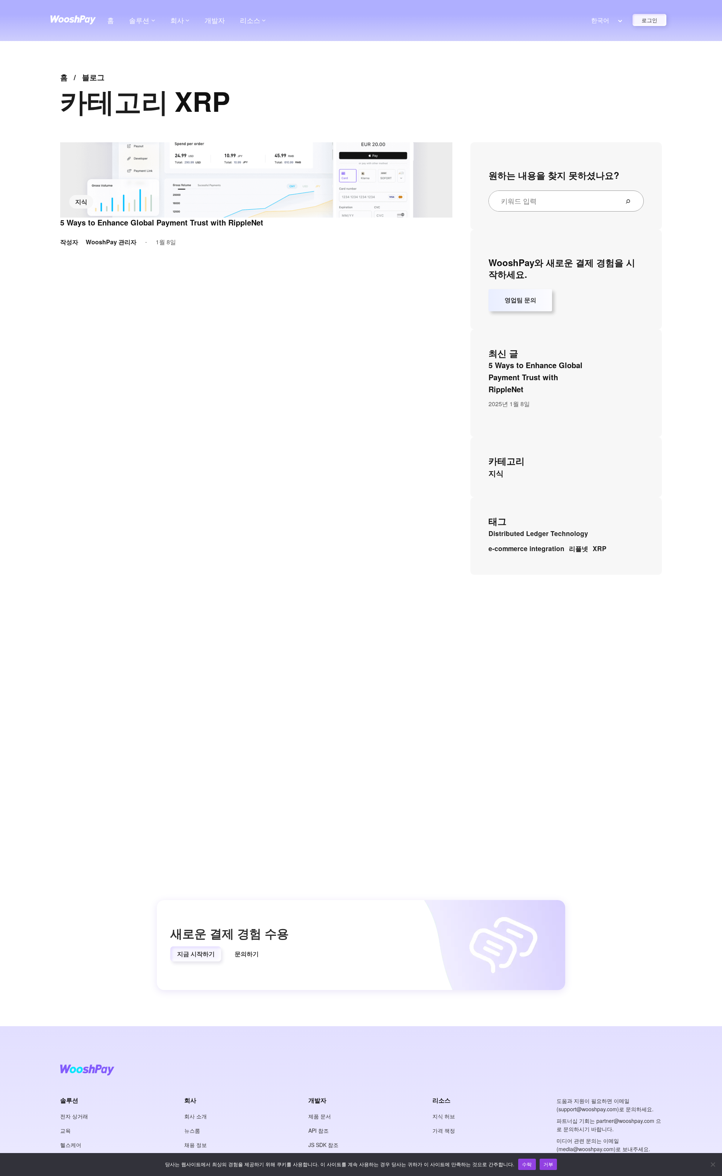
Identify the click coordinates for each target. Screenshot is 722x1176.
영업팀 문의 (520, 300)
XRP (600, 548)
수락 (527, 1164)
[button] (195, 953)
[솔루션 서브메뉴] (153, 20)
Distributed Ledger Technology (538, 533)
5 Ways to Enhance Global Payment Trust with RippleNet (161, 222)
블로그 (93, 77)
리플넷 (578, 548)
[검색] (631, 201)
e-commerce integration (526, 548)
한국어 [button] (600, 20)
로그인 (649, 20)
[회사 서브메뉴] (187, 20)
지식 (81, 201)
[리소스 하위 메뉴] (264, 20)
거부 (548, 1164)
